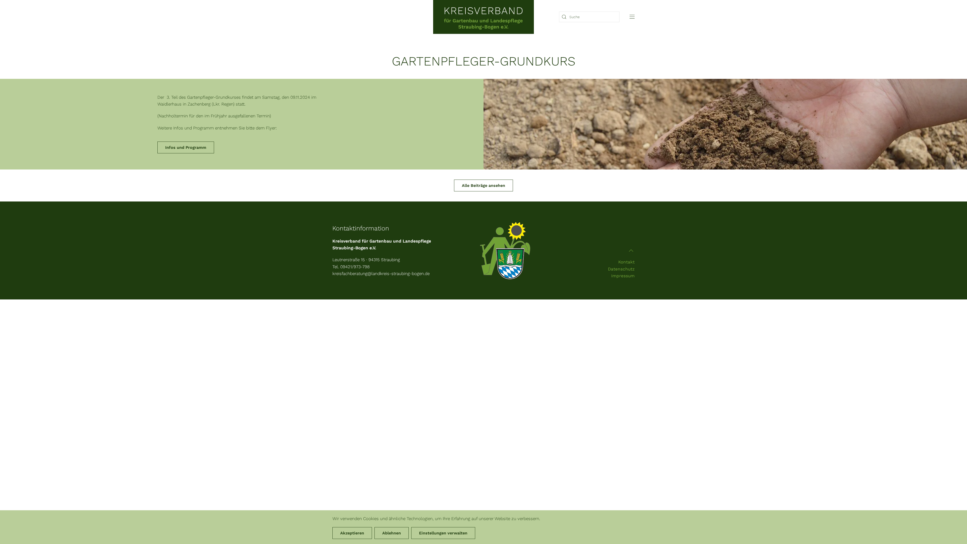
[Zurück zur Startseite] (483, 16)
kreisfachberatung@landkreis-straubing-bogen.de (381, 273)
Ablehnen (391, 533)
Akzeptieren (352, 533)
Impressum (623, 275)
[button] (632, 16)
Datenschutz (621, 268)
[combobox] (589, 17)
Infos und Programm (185, 147)
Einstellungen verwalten (443, 533)
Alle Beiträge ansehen (483, 185)
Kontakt (626, 261)
